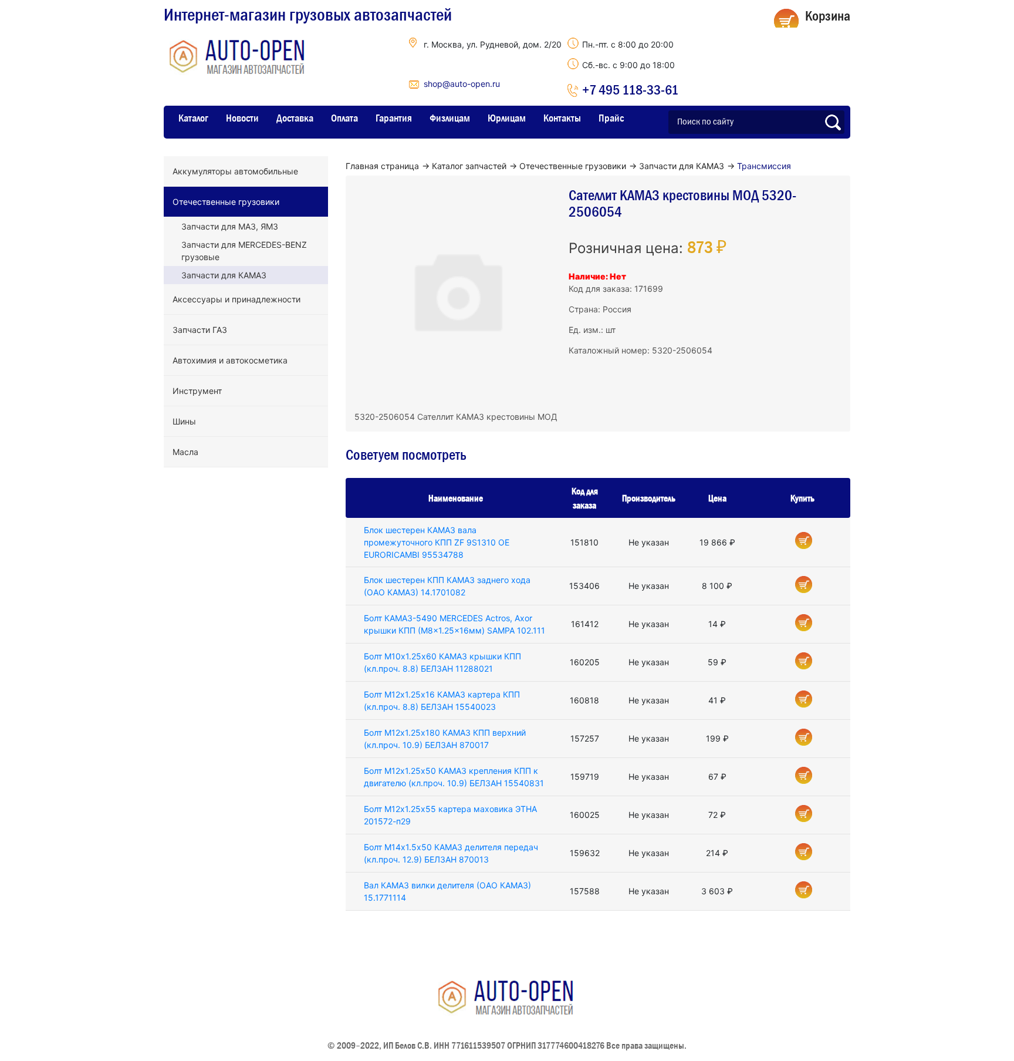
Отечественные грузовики (226, 202)
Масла (185, 452)
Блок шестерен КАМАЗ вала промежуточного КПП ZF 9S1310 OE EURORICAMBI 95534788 (436, 542)
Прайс (611, 118)
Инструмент (197, 391)
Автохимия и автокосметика (230, 360)
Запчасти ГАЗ (200, 330)
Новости (242, 118)
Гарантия (394, 118)
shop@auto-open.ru (462, 84)
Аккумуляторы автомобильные (235, 171)
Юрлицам (507, 118)
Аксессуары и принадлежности (236, 299)
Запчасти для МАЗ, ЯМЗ (229, 226)
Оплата (344, 118)
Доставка (294, 118)
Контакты (562, 118)
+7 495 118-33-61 (630, 89)
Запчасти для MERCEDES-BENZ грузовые (244, 251)
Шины (184, 421)
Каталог (193, 118)
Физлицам (450, 118)
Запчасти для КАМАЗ (223, 275)
